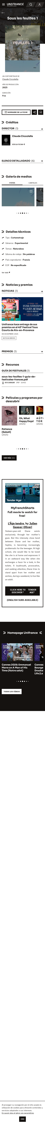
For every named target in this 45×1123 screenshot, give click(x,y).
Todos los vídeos (12, 691)
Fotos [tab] (12, 183)
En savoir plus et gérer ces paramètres (18, 1113)
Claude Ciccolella (10, 79)
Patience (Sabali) (7, 431)
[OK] (22, 1119)
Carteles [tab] (33, 183)
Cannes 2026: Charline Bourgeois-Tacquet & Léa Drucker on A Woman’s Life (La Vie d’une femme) (16, 669)
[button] (31, 191)
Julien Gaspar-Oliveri (25, 525)
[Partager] (34, 112)
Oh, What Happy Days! (26, 420)
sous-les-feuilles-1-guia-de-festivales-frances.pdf (19, 378)
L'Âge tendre (16, 523)
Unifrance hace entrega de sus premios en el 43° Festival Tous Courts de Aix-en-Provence (20, 327)
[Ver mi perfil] (39, 4)
